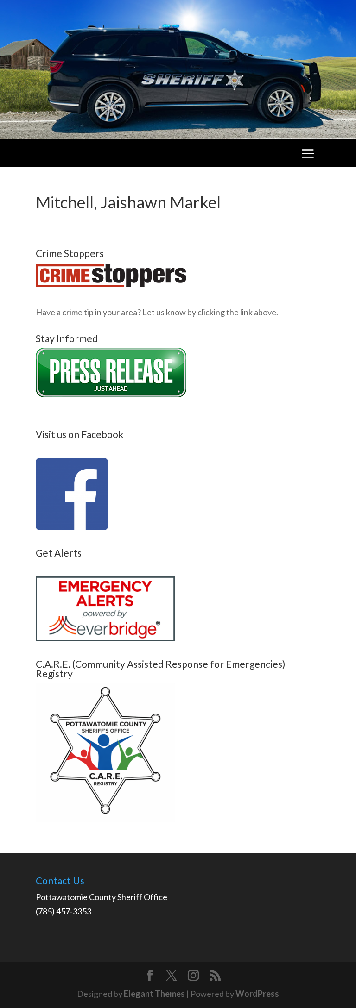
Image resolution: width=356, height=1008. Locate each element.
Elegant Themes (154, 994)
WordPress (257, 994)
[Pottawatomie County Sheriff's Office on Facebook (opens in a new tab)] (72, 527)
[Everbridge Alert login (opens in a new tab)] (105, 638)
